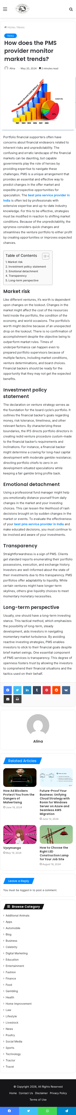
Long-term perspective (24, 280)
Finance (11, 978)
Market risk (15, 262)
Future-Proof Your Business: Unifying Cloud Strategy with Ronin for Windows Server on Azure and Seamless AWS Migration (55, 802)
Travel (10, 1066)
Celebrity (11, 947)
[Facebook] (8, 690)
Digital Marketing (17, 953)
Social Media (14, 1041)
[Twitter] (17, 690)
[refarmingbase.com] (22, 9)
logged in (26, 890)
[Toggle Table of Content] (43, 256)
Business (11, 940)
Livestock (12, 1022)
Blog (8, 934)
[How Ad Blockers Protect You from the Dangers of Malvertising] (19, 777)
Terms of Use (38, 1099)
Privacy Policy (58, 1093)
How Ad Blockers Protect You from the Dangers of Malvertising (18, 796)
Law (8, 1010)
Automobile (13, 928)
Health (10, 997)
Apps (9, 921)
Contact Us (26, 1093)
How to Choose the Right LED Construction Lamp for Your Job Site (54, 853)
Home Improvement (19, 1003)
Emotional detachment (23, 271)
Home (11, 27)
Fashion (11, 972)
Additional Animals (17, 915)
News (21, 27)
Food (9, 984)
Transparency (18, 275)
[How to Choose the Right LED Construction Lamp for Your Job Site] (56, 834)
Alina (12, 68)
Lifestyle (11, 1016)
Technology (13, 1054)
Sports (10, 1047)
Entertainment (15, 965)
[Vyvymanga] (19, 834)
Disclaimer (41, 1093)
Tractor (10, 1060)
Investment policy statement (27, 266)
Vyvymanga (12, 848)
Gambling (12, 991)
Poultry (10, 1035)
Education (12, 959)
